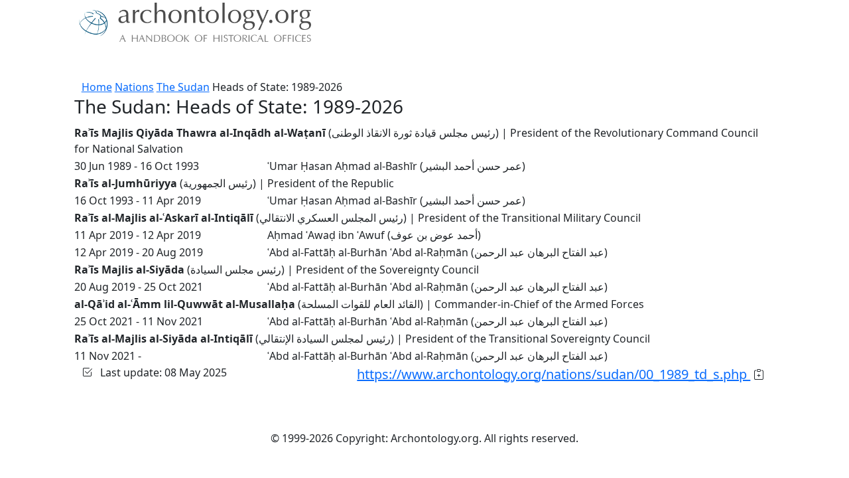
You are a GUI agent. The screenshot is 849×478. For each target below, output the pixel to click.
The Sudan (183, 87)
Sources (197, 63)
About (93, 63)
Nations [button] (139, 63)
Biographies (258, 63)
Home (97, 87)
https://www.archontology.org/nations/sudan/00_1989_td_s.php (553, 374)
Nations (134, 87)
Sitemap (319, 63)
